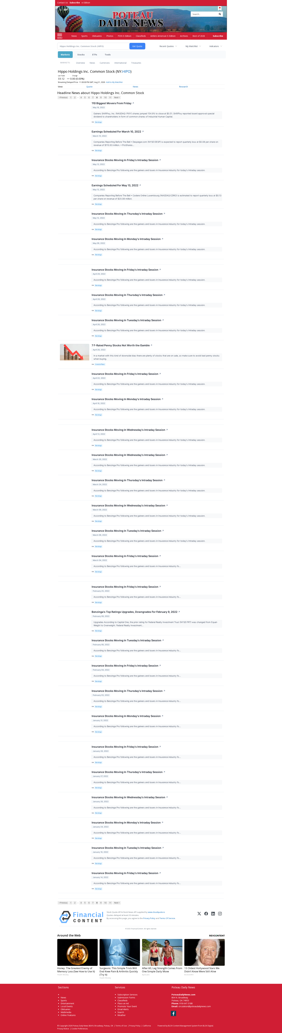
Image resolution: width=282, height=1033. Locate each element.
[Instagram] (220, 917)
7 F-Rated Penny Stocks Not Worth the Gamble (122, 345)
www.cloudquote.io (156, 912)
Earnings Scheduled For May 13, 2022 (116, 185)
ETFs (94, 54)
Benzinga (98, 122)
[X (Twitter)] (199, 917)
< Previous (63, 97)
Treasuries (136, 62)
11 (110, 97)
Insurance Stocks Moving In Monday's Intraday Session (127, 239)
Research (183, 86)
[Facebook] (206, 917)
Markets (65, 54)
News (92, 62)
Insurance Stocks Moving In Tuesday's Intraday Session (128, 320)
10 (105, 97)
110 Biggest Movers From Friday (113, 103)
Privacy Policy (149, 918)
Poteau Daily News (80, 1025)
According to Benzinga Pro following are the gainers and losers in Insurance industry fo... (137, 566)
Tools (108, 54)
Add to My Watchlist (114, 82)
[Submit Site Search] (220, 14)
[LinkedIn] (213, 917)
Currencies (105, 62)
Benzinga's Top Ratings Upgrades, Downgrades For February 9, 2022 (136, 611)
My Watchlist (192, 46)
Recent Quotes (167, 46)
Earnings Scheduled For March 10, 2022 (118, 131)
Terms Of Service (167, 918)
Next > (117, 97)
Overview (80, 62)
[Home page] (141, 14)
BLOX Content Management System (183, 1025)
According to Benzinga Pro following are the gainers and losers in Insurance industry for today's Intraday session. (150, 170)
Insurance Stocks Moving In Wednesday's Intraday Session (130, 429)
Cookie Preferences (79, 1028)
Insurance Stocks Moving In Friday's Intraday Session (126, 160)
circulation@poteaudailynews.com (194, 1006)
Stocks (81, 54)
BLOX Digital (208, 1025)
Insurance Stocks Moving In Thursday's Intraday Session (128, 213)
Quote (89, 86)
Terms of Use (121, 1025)
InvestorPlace (100, 364)
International (120, 62)
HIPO (126, 71)
